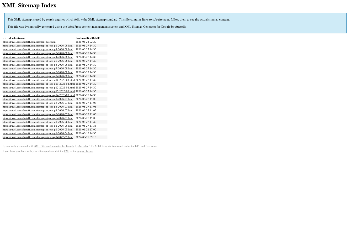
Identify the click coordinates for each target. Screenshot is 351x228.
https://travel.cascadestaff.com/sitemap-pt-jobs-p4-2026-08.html (38, 57)
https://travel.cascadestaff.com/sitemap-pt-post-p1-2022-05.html (38, 137)
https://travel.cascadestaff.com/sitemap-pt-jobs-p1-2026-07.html (38, 99)
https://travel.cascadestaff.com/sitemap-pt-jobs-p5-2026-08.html (38, 60)
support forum (85, 151)
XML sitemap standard (102, 19)
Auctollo (180, 26)
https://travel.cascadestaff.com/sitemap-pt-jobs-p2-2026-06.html (38, 125)
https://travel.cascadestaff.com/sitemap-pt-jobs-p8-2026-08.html (38, 72)
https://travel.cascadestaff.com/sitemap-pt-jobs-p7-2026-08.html (38, 68)
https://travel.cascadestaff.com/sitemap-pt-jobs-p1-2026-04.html (38, 133)
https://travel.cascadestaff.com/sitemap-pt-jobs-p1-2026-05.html (38, 129)
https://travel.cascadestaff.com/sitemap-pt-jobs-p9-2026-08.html (38, 76)
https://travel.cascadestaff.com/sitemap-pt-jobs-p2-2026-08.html (38, 49)
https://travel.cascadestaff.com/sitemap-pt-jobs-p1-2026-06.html (38, 121)
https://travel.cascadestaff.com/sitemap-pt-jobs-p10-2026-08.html (39, 79)
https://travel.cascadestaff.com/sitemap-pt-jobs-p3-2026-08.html (38, 53)
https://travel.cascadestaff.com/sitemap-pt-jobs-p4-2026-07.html (38, 110)
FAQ (66, 151)
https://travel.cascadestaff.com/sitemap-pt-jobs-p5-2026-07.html (38, 114)
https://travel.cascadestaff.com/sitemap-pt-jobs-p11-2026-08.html (39, 83)
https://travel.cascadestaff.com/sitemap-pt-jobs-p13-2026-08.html (39, 91)
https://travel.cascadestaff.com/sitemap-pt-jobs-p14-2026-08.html (39, 95)
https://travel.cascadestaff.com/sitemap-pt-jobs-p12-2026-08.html (39, 87)
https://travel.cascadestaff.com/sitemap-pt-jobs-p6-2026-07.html (38, 118)
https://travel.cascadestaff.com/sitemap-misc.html (29, 41)
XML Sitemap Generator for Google (147, 26)
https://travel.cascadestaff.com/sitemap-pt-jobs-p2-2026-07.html (38, 102)
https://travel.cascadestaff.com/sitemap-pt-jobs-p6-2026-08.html (38, 64)
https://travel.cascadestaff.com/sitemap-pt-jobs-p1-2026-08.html (38, 45)
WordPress (74, 26)
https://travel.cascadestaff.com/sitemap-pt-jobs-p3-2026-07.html (38, 106)
